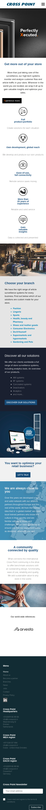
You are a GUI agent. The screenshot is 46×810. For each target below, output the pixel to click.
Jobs (5, 688)
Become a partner (10, 678)
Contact (6, 692)
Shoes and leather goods (25, 325)
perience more (12, 100)
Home (5, 671)
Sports (16, 315)
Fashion (17, 308)
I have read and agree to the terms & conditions (22, 800)
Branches (7, 682)
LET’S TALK (23, 474)
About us (6, 675)
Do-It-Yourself (19, 331)
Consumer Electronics (24, 328)
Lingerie (17, 311)
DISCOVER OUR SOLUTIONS (21, 402)
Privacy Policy (8, 695)
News (5, 685)
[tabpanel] (23, 33)
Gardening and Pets (23, 342)
